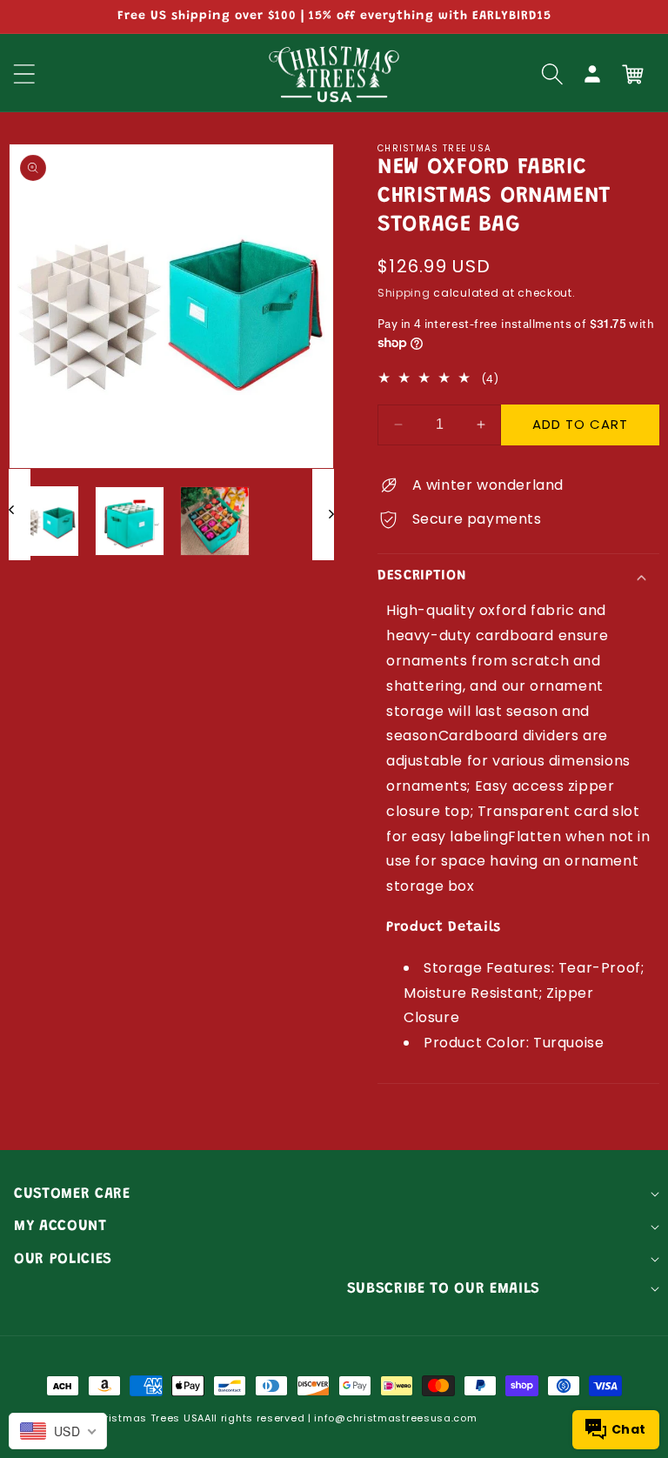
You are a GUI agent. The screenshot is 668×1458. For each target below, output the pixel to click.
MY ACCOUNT (60, 1226)
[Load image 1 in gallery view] (43, 521)
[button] (552, 74)
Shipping (404, 292)
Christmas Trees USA (147, 1418)
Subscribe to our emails (443, 1289)
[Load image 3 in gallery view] (215, 521)
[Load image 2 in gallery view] (129, 521)
